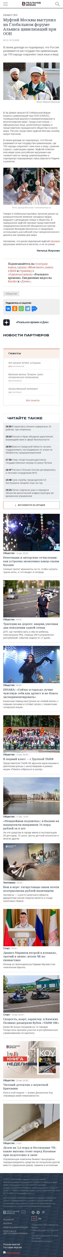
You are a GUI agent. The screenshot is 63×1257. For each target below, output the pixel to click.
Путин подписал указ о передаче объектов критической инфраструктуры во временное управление (30, 492)
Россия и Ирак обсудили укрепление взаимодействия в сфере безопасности (29, 438)
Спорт (6, 948)
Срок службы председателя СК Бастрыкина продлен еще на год (26, 481)
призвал (55, 241)
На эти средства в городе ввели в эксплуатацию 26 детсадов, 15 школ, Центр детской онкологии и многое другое (31, 829)
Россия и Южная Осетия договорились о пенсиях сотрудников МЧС (31, 471)
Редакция (8, 1219)
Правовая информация (15, 1227)
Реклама (7, 1223)
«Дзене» (25, 281)
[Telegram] (27, 308)
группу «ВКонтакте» (30, 267)
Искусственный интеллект (23, 390)
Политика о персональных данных (15, 1232)
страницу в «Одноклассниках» (21, 272)
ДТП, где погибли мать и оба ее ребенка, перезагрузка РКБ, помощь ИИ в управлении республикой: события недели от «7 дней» (30, 630)
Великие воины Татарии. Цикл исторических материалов (25, 377)
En (39, 1218)
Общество (10, 15)
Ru (34, 1218)
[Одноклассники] (14, 308)
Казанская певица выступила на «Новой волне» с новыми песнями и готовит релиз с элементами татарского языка (30, 698)
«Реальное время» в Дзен (32, 322)
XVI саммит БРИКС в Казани (24, 364)
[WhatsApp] (21, 308)
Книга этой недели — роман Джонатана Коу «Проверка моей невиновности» (28, 1090)
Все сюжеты (33, 400)
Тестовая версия (12, 1247)
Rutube (12, 281)
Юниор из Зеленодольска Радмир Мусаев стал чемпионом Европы (29, 960)
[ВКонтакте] (8, 308)
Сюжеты (14, 353)
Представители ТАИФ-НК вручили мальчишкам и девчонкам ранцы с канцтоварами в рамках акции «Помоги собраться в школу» (31, 764)
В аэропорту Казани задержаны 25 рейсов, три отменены (28, 428)
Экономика (9, 882)
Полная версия (11, 1244)
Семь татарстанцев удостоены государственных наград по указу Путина (29, 461)
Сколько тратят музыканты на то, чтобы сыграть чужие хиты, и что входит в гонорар (31, 565)
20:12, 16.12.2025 (11, 40)
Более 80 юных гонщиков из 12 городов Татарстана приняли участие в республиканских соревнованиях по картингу (31, 1025)
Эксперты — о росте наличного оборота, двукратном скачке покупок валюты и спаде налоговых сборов (31, 893)
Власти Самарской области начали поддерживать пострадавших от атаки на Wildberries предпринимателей (29, 449)
